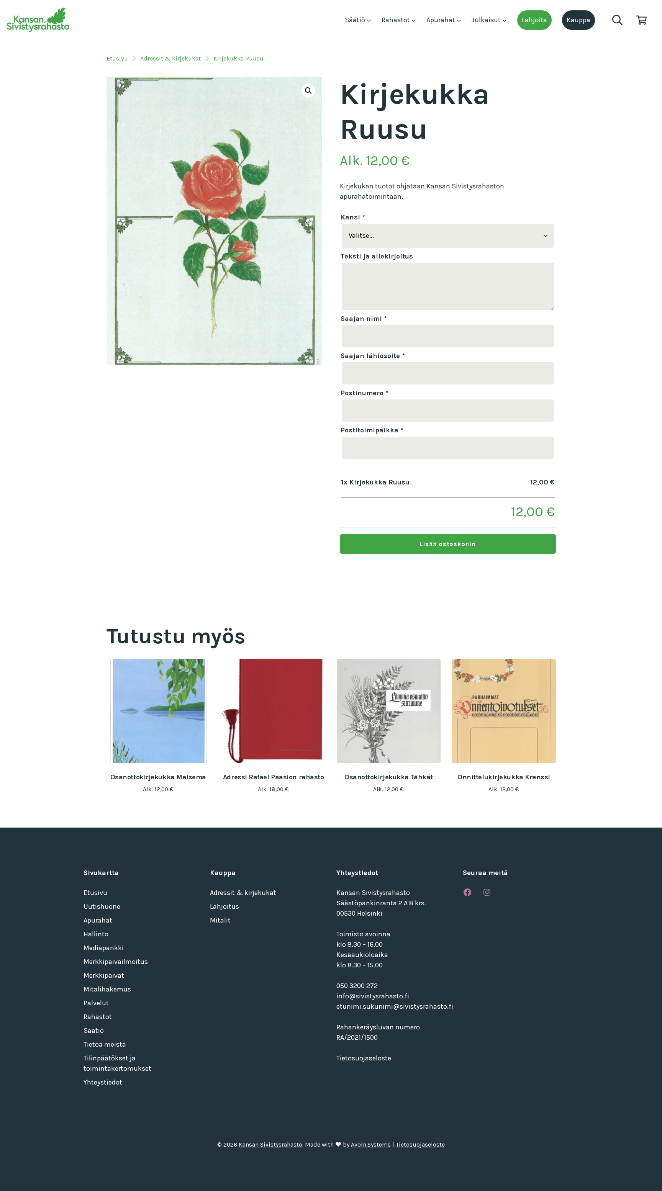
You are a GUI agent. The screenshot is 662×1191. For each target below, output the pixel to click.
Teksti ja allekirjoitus (377, 256)
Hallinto (96, 934)
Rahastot (396, 20)
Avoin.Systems (371, 1144)
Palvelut (96, 1003)
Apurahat (441, 20)
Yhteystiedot (103, 1082)
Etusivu (117, 58)
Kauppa (578, 20)
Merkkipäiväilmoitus (116, 961)
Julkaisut (487, 20)
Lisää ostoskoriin (447, 544)
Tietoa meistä (105, 1044)
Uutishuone (102, 906)
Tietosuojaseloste (363, 1058)
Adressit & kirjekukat (170, 58)
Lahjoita (534, 20)
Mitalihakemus (107, 989)
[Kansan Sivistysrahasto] (39, 20)
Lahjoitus (224, 906)
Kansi (353, 217)
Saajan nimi (364, 318)
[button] (308, 91)
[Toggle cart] (641, 20)
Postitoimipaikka (372, 430)
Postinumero (364, 393)
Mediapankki (104, 948)
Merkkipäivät (104, 975)
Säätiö (356, 20)
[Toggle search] (617, 20)
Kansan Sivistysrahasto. (271, 1144)
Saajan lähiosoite (373, 356)
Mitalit (220, 920)
